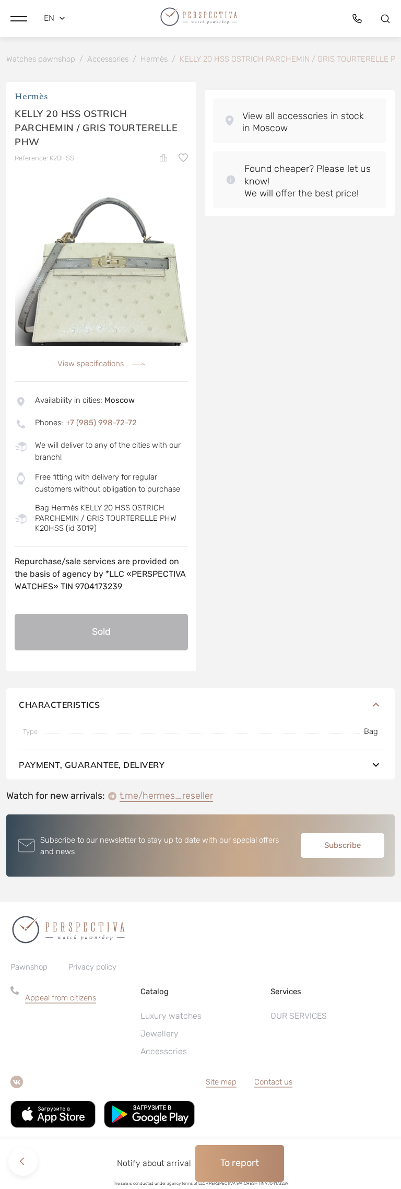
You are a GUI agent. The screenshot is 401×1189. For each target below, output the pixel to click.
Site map (221, 1082)
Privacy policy (92, 967)
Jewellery (159, 1034)
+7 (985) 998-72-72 (101, 422)
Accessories (163, 1051)
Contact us (273, 1082)
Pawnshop (29, 967)
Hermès (31, 96)
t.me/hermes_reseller (166, 795)
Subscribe (342, 845)
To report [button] (239, 1163)
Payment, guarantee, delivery (91, 765)
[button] (18, 18)
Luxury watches (171, 1016)
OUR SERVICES (298, 1016)
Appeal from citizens (60, 998)
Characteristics (59, 705)
